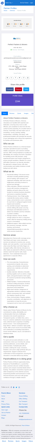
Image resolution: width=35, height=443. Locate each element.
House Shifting (23, 396)
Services (22, 393)
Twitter (26, 89)
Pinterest (18, 89)
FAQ (2, 401)
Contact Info (23, 407)
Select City (9, 2)
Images (26, 113)
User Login (4, 410)
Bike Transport (23, 404)
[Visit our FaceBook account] (11, 387)
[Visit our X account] (16, 387)
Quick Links (5, 407)
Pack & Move (6, 393)
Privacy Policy (5, 404)
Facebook (10, 89)
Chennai (12, 10)
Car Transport (23, 401)
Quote (19, 113)
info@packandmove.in (25, 419)
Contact (3, 415)
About (4, 113)
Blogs (3, 418)
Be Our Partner (24, 2)
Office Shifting (23, 398)
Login (31, 2)
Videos (31, 441)
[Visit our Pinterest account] (13, 387)
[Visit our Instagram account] (19, 387)
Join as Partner (5, 412)
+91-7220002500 (24, 413)
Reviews (11, 113)
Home (5, 10)
